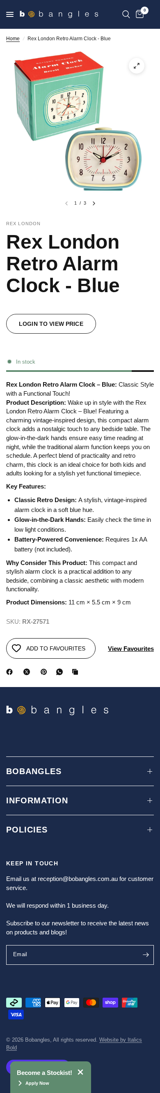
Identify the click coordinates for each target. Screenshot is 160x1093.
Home (13, 39)
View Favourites (131, 649)
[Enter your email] (145, 955)
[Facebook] (11, 672)
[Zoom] (136, 66)
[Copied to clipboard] (77, 672)
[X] (28, 672)
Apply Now (37, 1083)
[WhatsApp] (61, 672)
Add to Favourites (55, 648)
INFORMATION (37, 800)
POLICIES (27, 829)
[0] (138, 14)
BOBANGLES (34, 771)
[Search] (126, 14)
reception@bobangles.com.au (78, 878)
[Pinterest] (45, 672)
